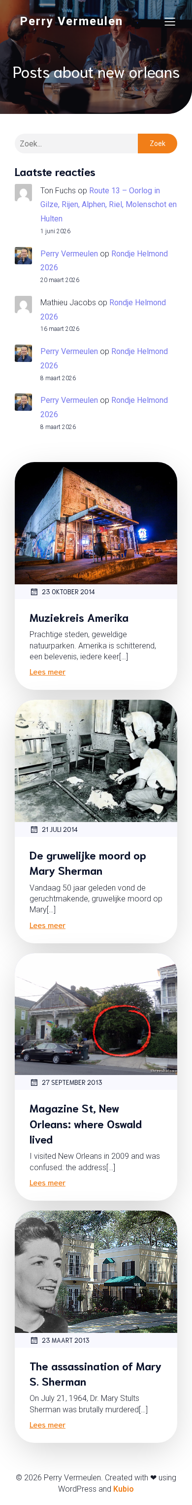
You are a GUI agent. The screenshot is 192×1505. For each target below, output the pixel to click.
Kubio (123, 1489)
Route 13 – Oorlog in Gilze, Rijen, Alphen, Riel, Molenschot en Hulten (108, 205)
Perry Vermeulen (69, 253)
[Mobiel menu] (169, 21)
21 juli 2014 (60, 829)
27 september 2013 (72, 1082)
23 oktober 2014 (68, 591)
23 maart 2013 (66, 1340)
